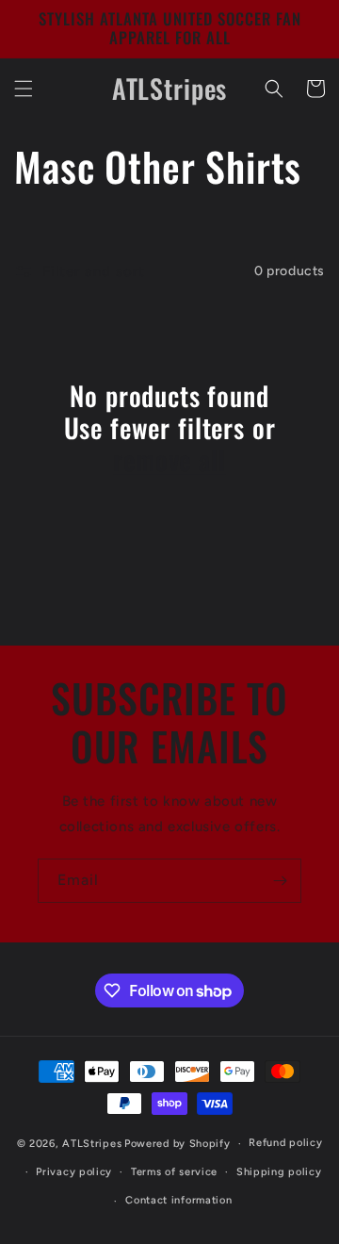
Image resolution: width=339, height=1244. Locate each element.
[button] (23, 88)
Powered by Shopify (177, 1144)
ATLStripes (91, 1144)
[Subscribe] (279, 881)
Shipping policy (279, 1172)
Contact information (178, 1200)
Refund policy (285, 1143)
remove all (169, 460)
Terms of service (174, 1172)
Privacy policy (74, 1172)
